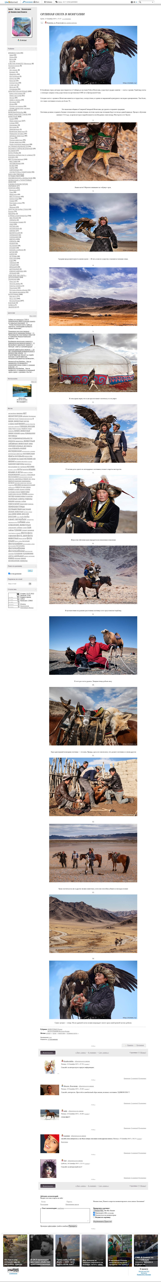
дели (14, 428)
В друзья (23, 40)
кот (19, 467)
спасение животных (19, 524)
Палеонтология (13, 66)
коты (19, 469)
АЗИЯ (11, 224)
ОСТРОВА (13, 256)
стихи (25, 528)
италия (30, 461)
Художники (13, 89)
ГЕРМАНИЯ (13, 235)
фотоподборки (16, 550)
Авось (60, 2)
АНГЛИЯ (12, 226)
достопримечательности (20, 438)
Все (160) (33, 316)
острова (11, 492)
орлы (54, 1033)
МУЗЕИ (12, 166)
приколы (30, 504)
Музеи (11, 104)
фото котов (22, 538)
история (20, 459)
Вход (37, 2)
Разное (11, 211)
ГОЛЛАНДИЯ (14, 237)
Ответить (127, 1078)
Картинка (64, 1142)
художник (18, 553)
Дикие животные (15, 121)
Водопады (13, 190)
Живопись (13, 74)
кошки (32, 469)
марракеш (26, 481)
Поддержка (132, 2)
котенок (23, 467)
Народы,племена (15, 286)
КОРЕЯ (12, 254)
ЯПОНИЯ (12, 273)
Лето (11, 61)
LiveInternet (12, 2)
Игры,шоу (12, 281)
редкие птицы (28, 511)
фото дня (21, 535)
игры (10, 448)
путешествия (15, 509)
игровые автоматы (24, 446)
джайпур (24, 428)
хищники (11, 553)
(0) (27, 323)
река (10, 514)
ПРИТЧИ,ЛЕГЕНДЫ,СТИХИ (18, 209)
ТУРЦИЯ (12, 265)
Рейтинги (49, 2)
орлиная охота (72, 1033)
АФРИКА (12, 231)
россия (12, 516)
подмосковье (20, 496)
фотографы (20, 546)
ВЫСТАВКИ (13, 161)
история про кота (21, 461)
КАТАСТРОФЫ (13, 153)
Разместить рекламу (144, 1274)
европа (11, 441)
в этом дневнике (16, 574)
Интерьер (12, 102)
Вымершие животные (17, 131)
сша (29, 527)
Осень (11, 57)
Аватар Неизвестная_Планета (21, 26)
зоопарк (12, 446)
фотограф (26, 541)
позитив (29, 496)
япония (17, 558)
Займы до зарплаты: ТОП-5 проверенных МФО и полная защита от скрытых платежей (21, 321)
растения (26, 509)
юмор (11, 558)
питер (11, 496)
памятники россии (14, 494)
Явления (12, 207)
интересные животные (15, 453)
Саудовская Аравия (16, 222)
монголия (61, 1033)
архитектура (15, 416)
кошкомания (14, 474)
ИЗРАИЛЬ (12, 241)
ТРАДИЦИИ (12, 279)
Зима (11, 55)
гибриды (16, 426)
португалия (13, 504)
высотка (32, 424)
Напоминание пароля (72, 1204)
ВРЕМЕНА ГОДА (14, 53)
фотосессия (28, 551)
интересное (15, 451)
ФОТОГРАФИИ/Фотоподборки (58, 1031)
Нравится (130, 1045)
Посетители (24, 606)
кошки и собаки (27, 472)
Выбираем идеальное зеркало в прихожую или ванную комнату (20, 342)
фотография (12, 546)
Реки (11, 205)
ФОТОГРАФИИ (13, 294)
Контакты (144, 1273)
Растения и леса (15, 203)
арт (25, 413)
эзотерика (31, 556)
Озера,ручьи (13, 199)
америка (19, 413)
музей (32, 485)
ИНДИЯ (12, 243)
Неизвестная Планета (9, 12)
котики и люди (12, 469)
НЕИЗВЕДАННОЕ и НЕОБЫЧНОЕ (20, 178)
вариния (67, 1136)
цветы (11, 556)
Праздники (13, 288)
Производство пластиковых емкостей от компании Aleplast (19, 332)
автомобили (12, 413)
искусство (28, 456)
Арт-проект (13, 70)
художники (28, 553)
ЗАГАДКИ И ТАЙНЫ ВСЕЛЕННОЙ (20, 149)
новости (18, 487)
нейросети (11, 487)
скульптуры (30, 519)
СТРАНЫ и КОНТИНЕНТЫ (17, 216)
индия (23, 448)
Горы (11, 192)
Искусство (13, 78)
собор (28, 522)
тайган (11, 530)
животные (29, 441)
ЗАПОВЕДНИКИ (15, 163)
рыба (22, 517)
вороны (27, 424)
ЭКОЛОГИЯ (12, 307)
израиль (16, 448)
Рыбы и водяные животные (19, 144)
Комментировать (48, 1052)
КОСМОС (11, 157)
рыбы (26, 516)
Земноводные (14, 129)
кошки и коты (15, 472)
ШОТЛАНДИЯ (14, 269)
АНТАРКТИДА (14, 228)
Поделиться (140, 1045)
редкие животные (15, 511)
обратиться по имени (82, 1061)
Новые (143, 1053)
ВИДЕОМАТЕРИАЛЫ (15, 112)
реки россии (23, 514)
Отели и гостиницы (16, 106)
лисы (33, 479)
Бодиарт (12, 72)
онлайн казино (19, 489)
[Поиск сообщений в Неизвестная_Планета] (30, 571)
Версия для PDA (144, 1271)
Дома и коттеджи (15, 96)
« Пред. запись (80, 1053)
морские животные (20, 483)
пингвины (31, 494)
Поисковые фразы (26, 608)
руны (18, 516)
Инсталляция (14, 76)
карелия (12, 464)
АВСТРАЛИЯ (14, 218)
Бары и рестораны (16, 93)
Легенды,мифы (14, 284)
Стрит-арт (13, 85)
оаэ (24, 487)
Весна (11, 59)
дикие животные (22, 430)
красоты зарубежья (15, 479)
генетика (11, 426)
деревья (18, 428)
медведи (11, 483)
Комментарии (26, 9)
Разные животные (16, 140)
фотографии (15, 543)
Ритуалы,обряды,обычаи (18, 290)
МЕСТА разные (15, 196)
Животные (13, 194)
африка (25, 416)
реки (14, 514)
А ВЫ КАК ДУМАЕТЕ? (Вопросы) (19, 64)
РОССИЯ (12, 258)
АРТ (9, 68)
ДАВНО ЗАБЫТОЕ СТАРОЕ (18, 114)
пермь (25, 494)
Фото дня (12, 299)
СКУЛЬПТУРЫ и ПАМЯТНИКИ (20, 172)
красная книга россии (25, 477)
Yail (65, 1161)
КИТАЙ (12, 252)
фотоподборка (16, 548)
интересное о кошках (28, 451)
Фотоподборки (14, 301)
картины (20, 464)
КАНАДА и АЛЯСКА (16, 250)
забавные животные (18, 443)
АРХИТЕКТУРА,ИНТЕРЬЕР (17, 91)
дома (22, 433)
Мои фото (13, 296)
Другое (11, 98)
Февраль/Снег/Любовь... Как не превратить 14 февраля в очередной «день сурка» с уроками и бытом (21, 364)
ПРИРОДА (12, 188)
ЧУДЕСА (11, 305)
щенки (26, 556)
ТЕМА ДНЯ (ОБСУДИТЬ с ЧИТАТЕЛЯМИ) (17, 276)
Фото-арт (12, 87)
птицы (21, 506)
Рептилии (12, 127)
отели (17, 492)
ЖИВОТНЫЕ (12, 117)
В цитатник (142, 1078)
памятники (24, 492)
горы (10, 428)
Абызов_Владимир (71, 1086)
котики (30, 466)
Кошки (11, 119)
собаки (21, 522)
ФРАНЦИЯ (13, 267)
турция (24, 530)
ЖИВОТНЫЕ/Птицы (55, 1029)
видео (21, 423)
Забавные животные (16, 136)
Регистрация (29, 2)
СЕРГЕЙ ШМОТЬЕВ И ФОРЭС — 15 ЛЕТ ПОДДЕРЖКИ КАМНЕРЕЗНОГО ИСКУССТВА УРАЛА (21, 351)
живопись (19, 441)
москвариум (25, 485)
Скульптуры (13, 83)
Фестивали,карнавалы (17, 292)
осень (27, 489)
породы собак (20, 501)
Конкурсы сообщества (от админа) (20, 155)
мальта (11, 481)
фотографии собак (28, 544)
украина (30, 530)
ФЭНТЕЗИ (12, 303)
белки (16, 418)
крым (25, 479)
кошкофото (23, 474)
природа (13, 506)
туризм (17, 530)
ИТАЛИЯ (12, 248)
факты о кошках (16, 533)
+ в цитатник (66, 19)
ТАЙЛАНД (13, 263)
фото (24, 532)
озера (28, 487)
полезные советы (16, 499)
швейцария (19, 556)
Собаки (12, 123)
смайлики (60, 1208)
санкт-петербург (17, 519)
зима (30, 443)
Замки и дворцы (15, 100)
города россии (27, 426)
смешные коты (12, 522)
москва (17, 485)
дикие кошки (14, 433)
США (11, 260)
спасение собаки (15, 528)
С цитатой (134, 1078)
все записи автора (70, 23)
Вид (135, 3)
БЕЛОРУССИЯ (14, 233)
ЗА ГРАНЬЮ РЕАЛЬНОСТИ (18, 146)
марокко (18, 481)
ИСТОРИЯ (12, 151)
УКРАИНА (12, 220)
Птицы (11, 138)
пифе (65, 1111)
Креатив (12, 81)
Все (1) (33, 382)
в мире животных (21, 419)
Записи (10, 9)
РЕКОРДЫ (12, 214)
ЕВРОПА (12, 239)
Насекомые (13, 125)
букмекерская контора (25, 418)
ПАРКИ (12, 168)
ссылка (87, 1064)
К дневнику (92, 1053)
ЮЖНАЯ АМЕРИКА (16, 271)
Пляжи (11, 201)
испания (12, 458)
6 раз (50, 1037)
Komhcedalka (69, 1061)
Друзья (17, 9)
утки (9, 533)
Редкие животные (15, 142)
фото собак (18, 541)
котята (25, 469)
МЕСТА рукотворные (15, 159)
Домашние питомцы (16, 134)
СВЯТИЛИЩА (14, 170)
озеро (11, 489)
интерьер (19, 456)
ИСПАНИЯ (13, 246)
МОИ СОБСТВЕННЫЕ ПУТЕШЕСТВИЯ (16, 175)
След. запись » (104, 1053)
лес (29, 479)
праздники (24, 504)
